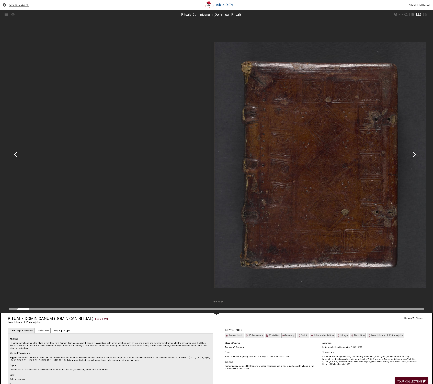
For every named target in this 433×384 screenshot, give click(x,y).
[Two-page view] (418, 14)
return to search (19, 5)
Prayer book (235, 335)
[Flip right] (415, 154)
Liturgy (343, 335)
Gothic (304, 335)
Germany (289, 335)
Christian (273, 335)
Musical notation (324, 335)
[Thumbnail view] (425, 14)
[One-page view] (412, 14)
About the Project (419, 5)
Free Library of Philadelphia (386, 335)
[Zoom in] (395, 14)
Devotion (359, 335)
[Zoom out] (406, 14)
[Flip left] (17, 154)
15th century (255, 335)
